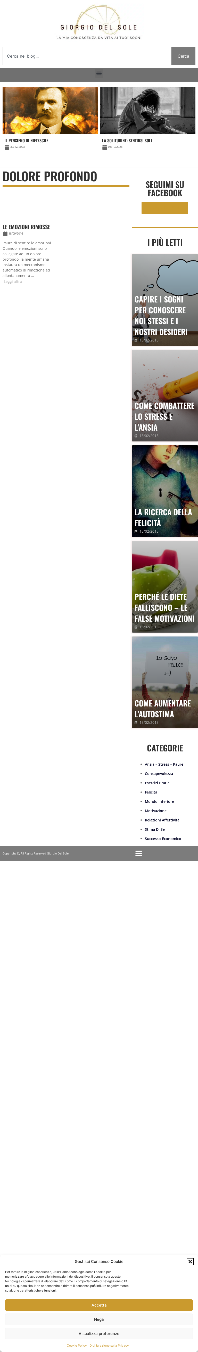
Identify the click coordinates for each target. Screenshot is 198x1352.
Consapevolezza (159, 773)
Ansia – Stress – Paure (164, 764)
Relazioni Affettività (162, 820)
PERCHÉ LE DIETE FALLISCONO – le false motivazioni (165, 607)
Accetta (99, 1305)
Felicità (151, 792)
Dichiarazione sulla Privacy (109, 1345)
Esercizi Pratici (157, 782)
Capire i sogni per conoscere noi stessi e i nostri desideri (161, 315)
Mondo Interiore (159, 801)
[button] (190, 1261)
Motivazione (156, 810)
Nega (99, 1319)
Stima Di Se (155, 829)
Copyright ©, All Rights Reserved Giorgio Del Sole (36, 853)
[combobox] (87, 56)
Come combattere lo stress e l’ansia (164, 416)
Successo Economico (163, 838)
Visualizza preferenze (99, 1333)
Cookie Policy (77, 1345)
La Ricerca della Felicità (163, 517)
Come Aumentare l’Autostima (163, 708)
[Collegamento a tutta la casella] (31, 237)
